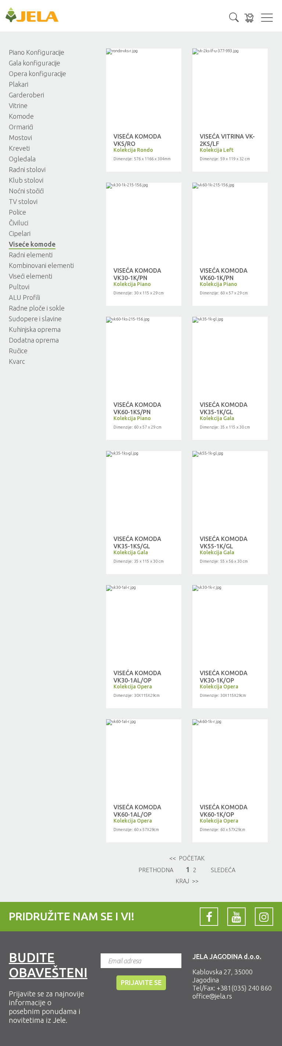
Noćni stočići (26, 190)
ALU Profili (24, 297)
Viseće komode (32, 244)
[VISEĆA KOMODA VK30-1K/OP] (230, 588)
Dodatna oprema (34, 340)
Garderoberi (26, 94)
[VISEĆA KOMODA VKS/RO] (143, 51)
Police (17, 212)
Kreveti (19, 148)
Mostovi (20, 137)
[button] (234, 16)
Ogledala (22, 158)
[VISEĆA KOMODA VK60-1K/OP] (230, 722)
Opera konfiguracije (37, 73)
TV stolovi (23, 201)
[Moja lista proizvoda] (249, 17)
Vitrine (18, 105)
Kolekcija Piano (132, 284)
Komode (21, 116)
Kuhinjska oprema (35, 329)
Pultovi (19, 286)
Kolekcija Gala (217, 418)
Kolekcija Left (217, 150)
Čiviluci (18, 222)
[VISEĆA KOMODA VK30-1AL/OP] (143, 588)
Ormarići (21, 126)
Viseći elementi (30, 276)
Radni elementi (31, 254)
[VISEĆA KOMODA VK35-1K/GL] (230, 320)
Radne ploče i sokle (37, 308)
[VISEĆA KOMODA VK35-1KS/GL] (143, 454)
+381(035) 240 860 (244, 988)
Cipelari (19, 233)
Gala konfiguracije (34, 63)
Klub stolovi (26, 180)
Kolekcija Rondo (133, 150)
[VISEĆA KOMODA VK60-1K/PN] (230, 186)
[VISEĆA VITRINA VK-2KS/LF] (230, 51)
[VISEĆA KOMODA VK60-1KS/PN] (143, 320)
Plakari (18, 84)
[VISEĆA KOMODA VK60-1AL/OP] (143, 722)
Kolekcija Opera (132, 686)
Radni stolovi (27, 169)
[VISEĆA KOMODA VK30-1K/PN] (143, 186)
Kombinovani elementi (41, 265)
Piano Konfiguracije (36, 52)
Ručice (18, 350)
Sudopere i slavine (35, 318)
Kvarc (17, 361)
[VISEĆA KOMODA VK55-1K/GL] (230, 454)
